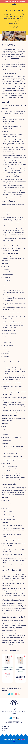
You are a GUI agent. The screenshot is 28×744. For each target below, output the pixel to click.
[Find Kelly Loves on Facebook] (10, 718)
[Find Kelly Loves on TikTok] (17, 718)
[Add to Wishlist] (11, 656)
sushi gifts (11, 644)
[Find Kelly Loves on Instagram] (14, 718)
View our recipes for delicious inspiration (13, 1)
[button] (7, 673)
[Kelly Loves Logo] (14, 4)
